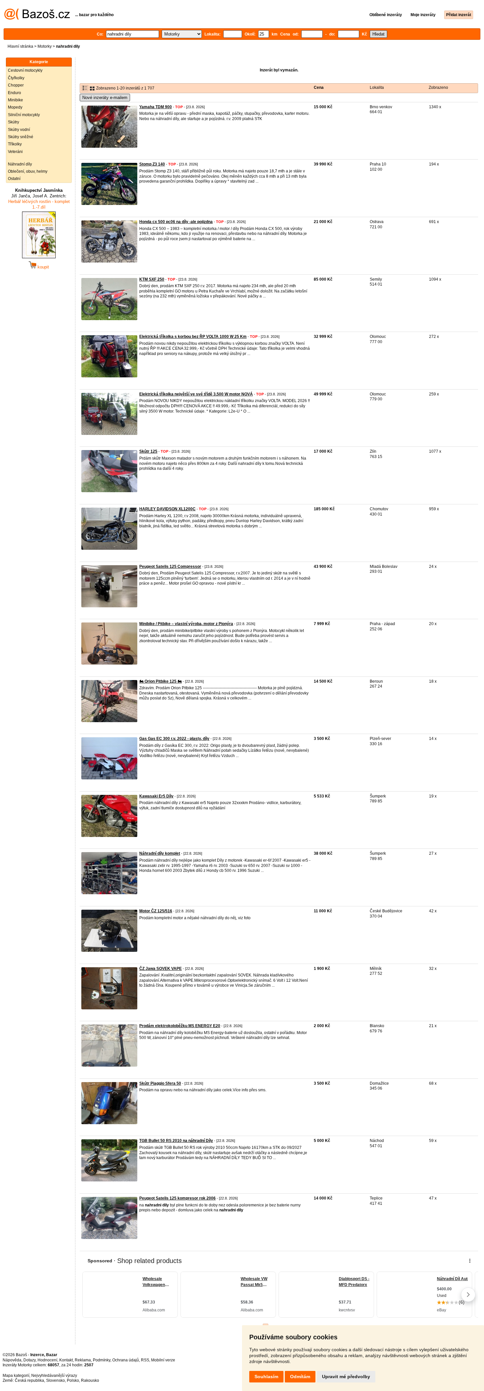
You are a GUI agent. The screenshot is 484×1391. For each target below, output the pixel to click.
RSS (145, 1360)
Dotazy (29, 1360)
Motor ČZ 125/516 (155, 911)
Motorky (45, 46)
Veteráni (15, 151)
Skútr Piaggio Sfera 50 (160, 1083)
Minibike (15, 100)
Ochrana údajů (125, 1360)
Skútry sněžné (20, 137)
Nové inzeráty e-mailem (104, 97)
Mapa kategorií (16, 1375)
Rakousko (90, 1380)
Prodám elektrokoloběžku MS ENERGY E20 (179, 1026)
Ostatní (14, 178)
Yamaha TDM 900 (155, 107)
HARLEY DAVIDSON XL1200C (167, 509)
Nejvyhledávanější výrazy (54, 1375)
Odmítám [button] (300, 1376)
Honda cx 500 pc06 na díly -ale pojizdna (176, 221)
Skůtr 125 (148, 451)
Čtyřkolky (16, 78)
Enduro (14, 92)
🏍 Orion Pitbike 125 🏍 (160, 681)
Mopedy (15, 107)
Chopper (16, 85)
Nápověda (12, 1360)
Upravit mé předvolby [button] (346, 1376)
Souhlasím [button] (266, 1376)
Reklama (83, 1360)
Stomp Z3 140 (152, 164)
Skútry (13, 122)
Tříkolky (15, 144)
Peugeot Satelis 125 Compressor (170, 566)
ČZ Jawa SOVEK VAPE (160, 968)
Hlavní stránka (20, 46)
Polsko (73, 1380)
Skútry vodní (19, 129)
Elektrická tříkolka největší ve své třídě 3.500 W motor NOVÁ (196, 394)
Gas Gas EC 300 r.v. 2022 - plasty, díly (174, 738)
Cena (319, 87)
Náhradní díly (20, 164)
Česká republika (29, 1380)
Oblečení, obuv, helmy (27, 171)
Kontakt (66, 1360)
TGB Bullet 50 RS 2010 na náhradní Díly (176, 1140)
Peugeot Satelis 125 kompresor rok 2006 (177, 1198)
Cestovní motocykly (25, 70)
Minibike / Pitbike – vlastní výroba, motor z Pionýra (186, 623)
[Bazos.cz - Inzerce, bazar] (37, 18)
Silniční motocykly (24, 115)
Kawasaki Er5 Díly (156, 796)
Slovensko (55, 1380)
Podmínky (101, 1360)
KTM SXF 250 (151, 279)
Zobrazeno (438, 87)
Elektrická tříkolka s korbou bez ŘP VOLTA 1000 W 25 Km (193, 336)
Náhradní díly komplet (159, 853)
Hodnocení (47, 1360)
